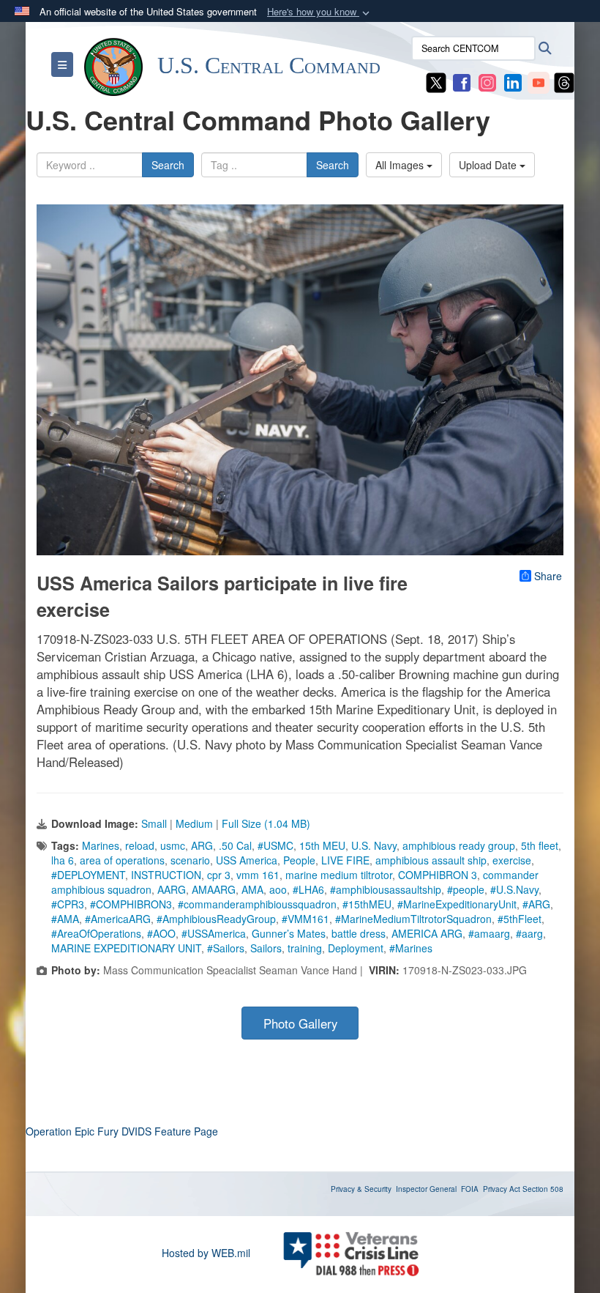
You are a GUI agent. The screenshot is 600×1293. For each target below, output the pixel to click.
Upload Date (489, 165)
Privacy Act (501, 1189)
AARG (171, 889)
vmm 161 (258, 874)
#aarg (529, 933)
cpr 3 (218, 874)
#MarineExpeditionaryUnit (457, 904)
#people (465, 889)
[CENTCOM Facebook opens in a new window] (461, 81)
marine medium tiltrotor (338, 874)
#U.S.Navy (514, 889)
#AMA (65, 918)
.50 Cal (235, 845)
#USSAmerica (213, 933)
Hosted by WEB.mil (206, 1252)
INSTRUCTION (166, 874)
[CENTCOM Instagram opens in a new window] (487, 81)
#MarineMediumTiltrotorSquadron (413, 918)
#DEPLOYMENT (88, 874)
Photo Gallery (300, 1023)
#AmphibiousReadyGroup (216, 918)
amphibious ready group (458, 845)
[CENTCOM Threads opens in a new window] (564, 81)
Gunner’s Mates (289, 933)
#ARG (536, 904)
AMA (252, 889)
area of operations (122, 860)
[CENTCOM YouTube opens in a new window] (538, 81)
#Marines (410, 948)
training (305, 948)
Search (167, 165)
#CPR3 (67, 904)
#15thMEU (366, 904)
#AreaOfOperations (96, 933)
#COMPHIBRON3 (131, 904)
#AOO (161, 933)
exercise (511, 860)
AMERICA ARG (426, 933)
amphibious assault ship (431, 860)
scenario (190, 860)
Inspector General (426, 1189)
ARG (202, 845)
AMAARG (214, 889)
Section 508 (542, 1189)
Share (548, 576)
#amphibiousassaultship (385, 889)
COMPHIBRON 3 (437, 874)
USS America (246, 860)
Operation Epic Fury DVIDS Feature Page (122, 1131)
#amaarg (489, 933)
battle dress (358, 933)
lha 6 (62, 860)
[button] (319, 12)
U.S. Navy (374, 845)
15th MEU (322, 845)
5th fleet (539, 845)
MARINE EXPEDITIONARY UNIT (126, 948)
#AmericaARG (118, 918)
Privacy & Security (361, 1189)
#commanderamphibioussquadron (257, 904)
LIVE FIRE (345, 860)
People (299, 860)
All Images (401, 165)
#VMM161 (305, 918)
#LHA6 (308, 889)
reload (139, 845)
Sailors (266, 948)
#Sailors (225, 948)
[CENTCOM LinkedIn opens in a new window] (513, 81)
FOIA (470, 1189)
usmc (172, 845)
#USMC (275, 845)
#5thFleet (519, 918)
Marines (100, 845)
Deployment (355, 948)
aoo (278, 889)
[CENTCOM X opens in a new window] (436, 81)
